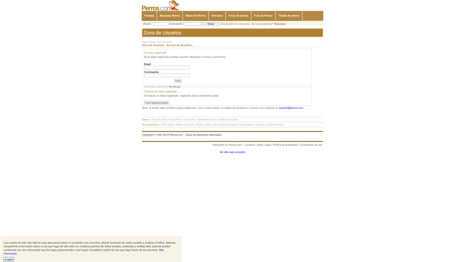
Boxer (208, 124)
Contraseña (176, 23)
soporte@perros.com (291, 108)
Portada (149, 15)
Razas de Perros (196, 15)
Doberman (260, 124)
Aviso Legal (264, 144)
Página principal (149, 42)
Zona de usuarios (164, 42)
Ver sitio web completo (232, 152)
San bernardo (219, 124)
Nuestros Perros (170, 15)
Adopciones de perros (228, 119)
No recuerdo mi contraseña (235, 23)
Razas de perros (159, 119)
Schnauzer (232, 124)
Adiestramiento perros (207, 119)
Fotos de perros (238, 15)
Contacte (250, 144)
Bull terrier (189, 124)
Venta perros (190, 119)
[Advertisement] (172, 196)
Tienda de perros (288, 15)
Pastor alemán (168, 124)
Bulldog (179, 124)
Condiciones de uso (311, 144)
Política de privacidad (285, 144)
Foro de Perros (263, 15)
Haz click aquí (175, 86)
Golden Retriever (246, 124)
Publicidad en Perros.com (227, 144)
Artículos (217, 15)
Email (146, 23)
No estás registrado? (268, 23)
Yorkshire (200, 124)
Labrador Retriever (275, 124)
